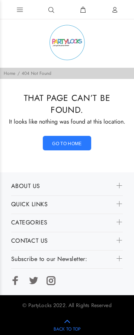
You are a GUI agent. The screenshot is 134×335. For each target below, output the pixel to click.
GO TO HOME (67, 143)
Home (9, 73)
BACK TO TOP (67, 329)
